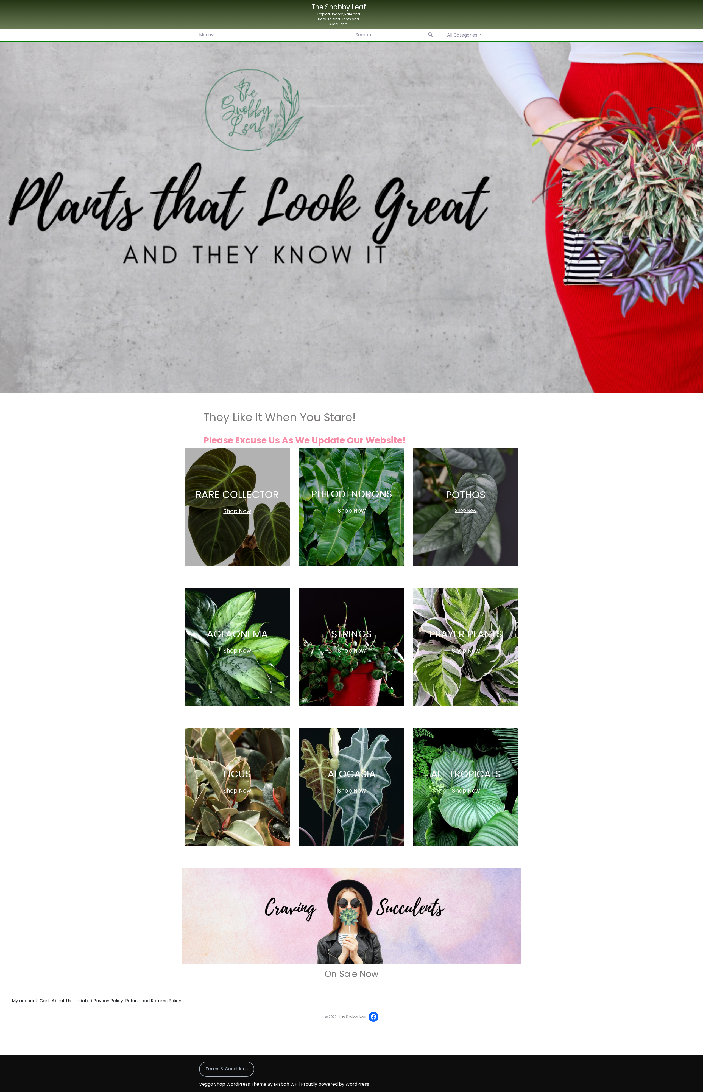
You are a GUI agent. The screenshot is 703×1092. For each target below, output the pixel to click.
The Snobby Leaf (338, 7)
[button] (351, 217)
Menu (205, 35)
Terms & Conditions (226, 1069)
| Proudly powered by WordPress (334, 1084)
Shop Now (237, 511)
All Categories (462, 35)
